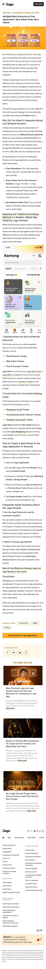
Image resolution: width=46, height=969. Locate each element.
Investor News (29, 850)
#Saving (6, 627)
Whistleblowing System (10, 926)
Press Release (7, 883)
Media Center (7, 849)
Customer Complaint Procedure (9, 873)
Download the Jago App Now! (23, 635)
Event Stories (7, 886)
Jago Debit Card (34, 371)
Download (38, 4)
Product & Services (9, 845)
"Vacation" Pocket (25, 381)
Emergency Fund (14, 409)
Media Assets (7, 889)
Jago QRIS (6, 375)
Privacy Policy (7, 865)
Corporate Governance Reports (10, 917)
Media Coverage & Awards (11, 892)
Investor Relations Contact (34, 890)
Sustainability (7, 852)
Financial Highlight (31, 869)
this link (4, 961)
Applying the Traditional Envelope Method (20, 216)
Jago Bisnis (31, 837)
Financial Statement (31, 853)
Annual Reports (30, 860)
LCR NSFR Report (31, 884)
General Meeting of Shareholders (9, 911)
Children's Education (16, 420)
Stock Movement (31, 872)
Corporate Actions (31, 887)
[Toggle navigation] (3, 4)
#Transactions (23, 623)
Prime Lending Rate (31, 880)
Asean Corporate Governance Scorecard (10, 922)
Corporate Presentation (33, 857)
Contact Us (6, 858)
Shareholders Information (11, 907)
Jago (9, 837)
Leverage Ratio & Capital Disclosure (33, 876)
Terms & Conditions (9, 868)
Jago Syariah (19, 837)
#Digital (35, 623)
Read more (10, 708)
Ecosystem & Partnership (11, 855)
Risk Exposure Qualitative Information (33, 864)
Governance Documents (11, 904)
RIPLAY (5, 862)
